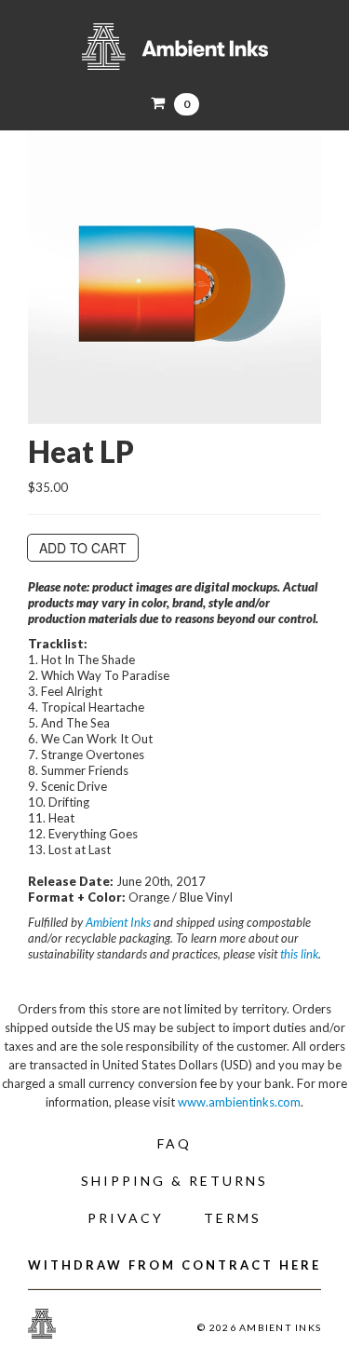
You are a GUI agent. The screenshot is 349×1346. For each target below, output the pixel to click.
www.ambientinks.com (239, 1101)
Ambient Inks (174, 46)
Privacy (125, 1218)
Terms (233, 1218)
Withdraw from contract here (174, 1265)
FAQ (174, 1143)
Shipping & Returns (174, 1181)
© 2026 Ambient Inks (259, 1327)
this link (299, 953)
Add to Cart (83, 547)
